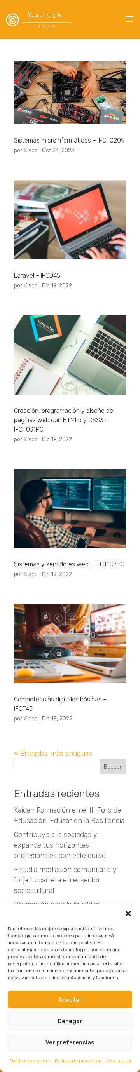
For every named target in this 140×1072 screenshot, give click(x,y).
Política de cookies (30, 1060)
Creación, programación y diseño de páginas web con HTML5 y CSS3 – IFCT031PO (63, 420)
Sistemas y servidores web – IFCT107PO (69, 564)
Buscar (113, 767)
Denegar (70, 1021)
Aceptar (70, 999)
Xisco (31, 150)
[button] (128, 913)
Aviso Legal (118, 1060)
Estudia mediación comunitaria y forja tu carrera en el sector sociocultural (65, 880)
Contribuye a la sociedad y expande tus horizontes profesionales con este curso (60, 845)
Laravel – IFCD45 (37, 275)
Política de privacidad (78, 1060)
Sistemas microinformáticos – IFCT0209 (69, 140)
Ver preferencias (70, 1042)
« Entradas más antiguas (53, 753)
